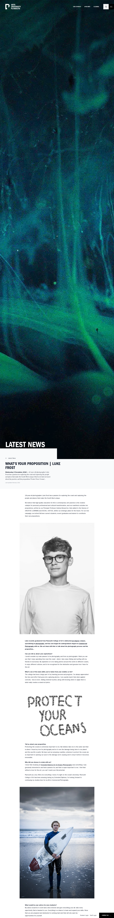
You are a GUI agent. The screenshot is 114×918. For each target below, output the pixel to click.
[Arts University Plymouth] (13, 6)
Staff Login (93, 915)
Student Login (84, 915)
